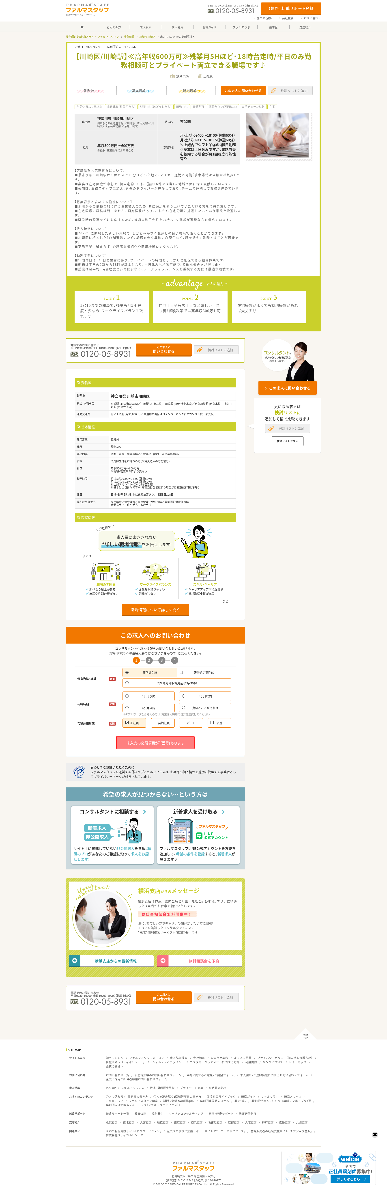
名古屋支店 (215, 1122)
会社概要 (288, 18)
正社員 (134, 723)
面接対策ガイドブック (221, 1096)
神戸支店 (268, 1122)
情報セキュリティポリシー (123, 1062)
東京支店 (180, 1122)
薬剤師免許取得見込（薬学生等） (177, 683)
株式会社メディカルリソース (124, 1135)
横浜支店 (197, 1122)
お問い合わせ (312, 18)
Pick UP (111, 1088)
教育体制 (140, 1113)
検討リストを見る (287, 441)
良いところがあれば (205, 708)
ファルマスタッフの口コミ (146, 1058)
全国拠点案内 (219, 1058)
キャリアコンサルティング (186, 1113)
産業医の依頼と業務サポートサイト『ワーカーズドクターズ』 (206, 1131)
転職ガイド (248, 1096)
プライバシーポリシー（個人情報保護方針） (284, 1058)
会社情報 (199, 1058)
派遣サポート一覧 (117, 1113)
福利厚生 (157, 1113)
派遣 (219, 723)
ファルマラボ (270, 1096)
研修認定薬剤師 (204, 672)
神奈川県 (129, 37)
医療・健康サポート (221, 1113)
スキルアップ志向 (132, 1088)
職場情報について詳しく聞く (155, 609)
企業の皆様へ (265, 18)
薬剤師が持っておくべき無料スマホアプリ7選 (281, 1101)
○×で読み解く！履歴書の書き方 (127, 1096)
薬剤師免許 (150, 672)
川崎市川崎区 (147, 37)
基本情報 (139, 90)
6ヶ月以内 (148, 708)
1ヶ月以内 (148, 696)
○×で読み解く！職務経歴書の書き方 (177, 1096)
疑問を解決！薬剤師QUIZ (179, 1101)
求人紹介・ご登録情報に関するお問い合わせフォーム (274, 1075)
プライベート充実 (191, 1088)
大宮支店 (146, 1122)
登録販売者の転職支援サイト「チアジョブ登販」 (281, 1131)
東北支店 (129, 1122)
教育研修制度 (247, 1113)
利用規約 (251, 1062)
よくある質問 (243, 1058)
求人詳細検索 (178, 1058)
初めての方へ (114, 1058)
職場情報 (190, 90)
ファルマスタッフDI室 (143, 1101)
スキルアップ (114, 1101)
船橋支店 (163, 1122)
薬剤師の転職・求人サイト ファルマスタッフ (92, 37)
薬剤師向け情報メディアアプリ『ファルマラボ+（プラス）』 (143, 1105)
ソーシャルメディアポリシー (165, 1062)
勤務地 (89, 90)
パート (191, 723)
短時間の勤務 (217, 1088)
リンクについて (273, 1062)
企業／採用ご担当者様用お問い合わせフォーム (136, 1079)
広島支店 (285, 1122)
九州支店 (302, 1122)
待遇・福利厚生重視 (162, 1088)
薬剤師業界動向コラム (214, 1101)
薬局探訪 (240, 1101)
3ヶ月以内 (205, 696)
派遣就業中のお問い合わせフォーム (158, 1075)
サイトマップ (297, 1062)
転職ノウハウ (292, 1096)
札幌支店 (112, 1122)
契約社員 (164, 723)
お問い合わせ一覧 (117, 1075)
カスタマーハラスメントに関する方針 (214, 1062)
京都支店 (234, 1122)
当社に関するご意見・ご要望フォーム (211, 1075)
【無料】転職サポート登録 (291, 8)
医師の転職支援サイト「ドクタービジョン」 (133, 1131)
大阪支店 (251, 1122)
